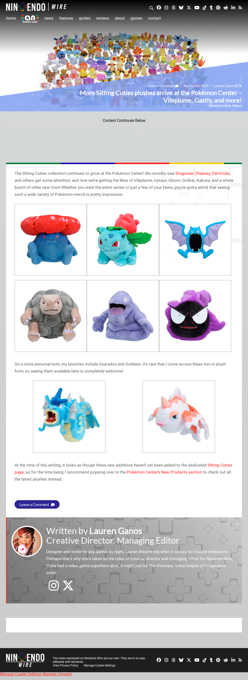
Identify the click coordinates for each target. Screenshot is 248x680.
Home (11, 18)
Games (136, 18)
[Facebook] (159, 7)
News (48, 18)
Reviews (102, 18)
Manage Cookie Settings (100, 665)
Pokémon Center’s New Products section (164, 472)
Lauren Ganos (224, 86)
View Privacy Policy (65, 665)
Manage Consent (57, 674)
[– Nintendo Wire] (36, 6)
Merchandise (220, 105)
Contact (154, 18)
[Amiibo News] (30, 18)
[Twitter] (189, 7)
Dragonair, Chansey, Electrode (203, 173)
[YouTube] (196, 7)
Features (66, 18)
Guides (84, 18)
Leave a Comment (161, 86)
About (120, 18)
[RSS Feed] (240, 7)
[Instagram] (166, 7)
